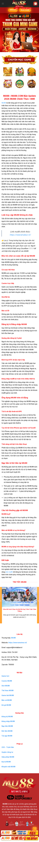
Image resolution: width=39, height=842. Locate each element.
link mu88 (9, 572)
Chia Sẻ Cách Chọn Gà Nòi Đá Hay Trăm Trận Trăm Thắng (19, 610)
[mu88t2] (19, 3)
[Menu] (3, 3)
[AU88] (19, 832)
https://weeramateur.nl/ (20, 235)
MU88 (4, 103)
